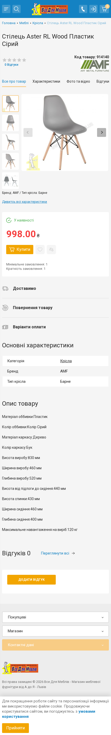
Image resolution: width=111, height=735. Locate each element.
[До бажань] (40, 249)
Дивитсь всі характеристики (24, 202)
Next (101, 132)
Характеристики (46, 81)
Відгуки (103, 81)
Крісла (66, 361)
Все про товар (14, 81)
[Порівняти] (51, 249)
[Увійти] (93, 9)
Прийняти (15, 728)
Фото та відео (78, 81)
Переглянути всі (55, 553)
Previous (28, 132)
